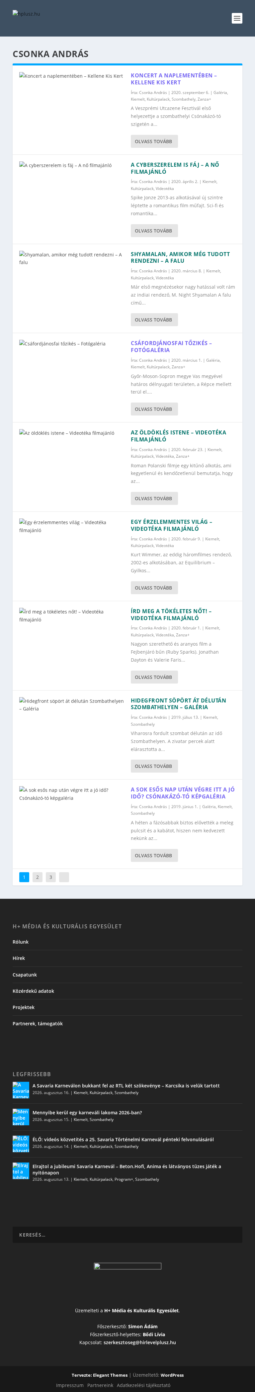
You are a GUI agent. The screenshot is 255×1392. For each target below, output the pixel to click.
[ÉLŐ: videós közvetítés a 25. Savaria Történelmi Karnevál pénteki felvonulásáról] (21, 1144)
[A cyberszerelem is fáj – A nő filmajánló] (71, 165)
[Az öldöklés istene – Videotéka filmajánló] (71, 433)
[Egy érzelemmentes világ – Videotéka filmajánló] (71, 526)
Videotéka (165, 188)
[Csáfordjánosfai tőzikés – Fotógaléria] (71, 344)
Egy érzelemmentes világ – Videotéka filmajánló (171, 525)
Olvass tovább (153, 141)
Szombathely (184, 99)
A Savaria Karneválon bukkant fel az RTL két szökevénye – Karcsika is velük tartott (126, 1085)
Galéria (220, 92)
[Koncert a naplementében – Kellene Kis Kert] (71, 76)
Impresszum (70, 1385)
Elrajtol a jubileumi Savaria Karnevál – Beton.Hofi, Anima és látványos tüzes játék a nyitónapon (127, 1169)
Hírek (19, 958)
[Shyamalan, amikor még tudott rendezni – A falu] (71, 259)
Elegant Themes (110, 1375)
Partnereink (100, 1385)
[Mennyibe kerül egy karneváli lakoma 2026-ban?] (21, 1117)
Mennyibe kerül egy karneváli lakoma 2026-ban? (87, 1112)
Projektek (24, 1007)
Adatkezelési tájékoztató (143, 1385)
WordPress (172, 1375)
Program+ (124, 1179)
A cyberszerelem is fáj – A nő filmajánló (175, 168)
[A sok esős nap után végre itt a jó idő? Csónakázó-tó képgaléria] (71, 794)
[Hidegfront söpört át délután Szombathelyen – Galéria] (71, 705)
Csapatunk (25, 975)
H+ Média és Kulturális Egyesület (141, 1310)
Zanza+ (204, 99)
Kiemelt (138, 99)
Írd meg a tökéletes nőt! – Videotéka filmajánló (171, 614)
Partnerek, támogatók (38, 1023)
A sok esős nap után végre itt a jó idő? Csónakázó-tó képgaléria (183, 793)
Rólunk (21, 942)
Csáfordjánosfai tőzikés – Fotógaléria (171, 346)
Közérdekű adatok (33, 991)
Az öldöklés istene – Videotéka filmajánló (178, 436)
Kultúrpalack (158, 99)
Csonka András (153, 92)
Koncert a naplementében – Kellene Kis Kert (174, 79)
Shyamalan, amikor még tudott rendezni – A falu (180, 257)
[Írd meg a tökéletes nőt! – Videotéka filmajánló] (71, 616)
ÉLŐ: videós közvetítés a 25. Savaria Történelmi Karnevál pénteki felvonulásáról (123, 1139)
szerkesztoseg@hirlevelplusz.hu (140, 1342)
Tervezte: (82, 1375)
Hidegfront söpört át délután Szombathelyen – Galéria (178, 704)
